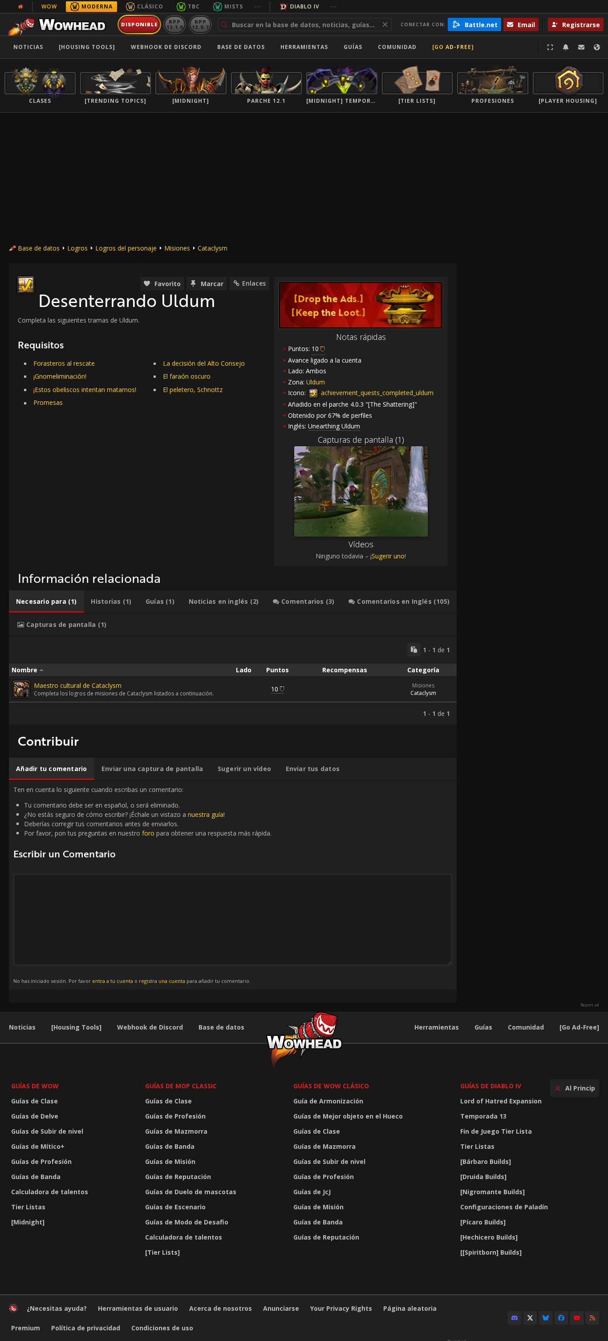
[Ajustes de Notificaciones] (565, 47)
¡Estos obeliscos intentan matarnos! (84, 389)
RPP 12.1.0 (174, 24)
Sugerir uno (388, 556)
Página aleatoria (410, 1308)
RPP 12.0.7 (200, 24)
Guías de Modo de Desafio (186, 1222)
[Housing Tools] (76, 1027)
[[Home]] (59, 24)
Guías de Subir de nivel (47, 1131)
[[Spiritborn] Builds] (491, 1252)
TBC (194, 6)
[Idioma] (597, 47)
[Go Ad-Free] (453, 47)
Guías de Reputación (178, 1176)
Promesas (48, 402)
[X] (530, 1318)
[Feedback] (581, 47)
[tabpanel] (233, 680)
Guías (353, 47)
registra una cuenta (162, 980)
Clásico (150, 6)
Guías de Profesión (41, 1161)
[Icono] (25, 284)
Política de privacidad (85, 1328)
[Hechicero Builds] (489, 1237)
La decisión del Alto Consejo (204, 363)
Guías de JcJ (312, 1192)
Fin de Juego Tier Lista (496, 1131)
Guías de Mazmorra (176, 1131)
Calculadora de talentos (49, 1192)
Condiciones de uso (162, 1328)
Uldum (315, 382)
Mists (233, 6)
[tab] (46, 601)
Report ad (589, 1005)
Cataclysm (212, 248)
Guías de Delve (34, 1116)
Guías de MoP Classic (181, 1086)
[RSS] (592, 1318)
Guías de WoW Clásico (331, 1086)
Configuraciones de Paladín (504, 1207)
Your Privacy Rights (341, 1308)
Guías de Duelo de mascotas (190, 1192)
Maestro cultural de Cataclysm (78, 685)
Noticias (28, 47)
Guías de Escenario (175, 1207)
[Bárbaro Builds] (485, 1161)
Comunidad (397, 47)
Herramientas (436, 1027)
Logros (77, 248)
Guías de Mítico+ (38, 1146)
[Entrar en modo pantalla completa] (550, 47)
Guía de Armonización (328, 1101)
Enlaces (254, 283)
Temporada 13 (483, 1116)
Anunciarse (281, 1308)
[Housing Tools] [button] (87, 47)
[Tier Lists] (162, 1252)
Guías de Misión (170, 1161)
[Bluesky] (545, 1318)
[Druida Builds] (483, 1176)
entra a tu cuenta (112, 980)
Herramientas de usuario (138, 1308)
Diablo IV (304, 6)
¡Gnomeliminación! (59, 376)
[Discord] (514, 1318)
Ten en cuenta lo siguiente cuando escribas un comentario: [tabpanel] (142, 884)
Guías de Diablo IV (490, 1086)
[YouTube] (577, 1318)
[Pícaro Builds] (483, 1222)
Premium (25, 1328)
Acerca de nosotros (220, 1308)
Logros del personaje (126, 248)
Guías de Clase (34, 1101)
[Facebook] (561, 1318)
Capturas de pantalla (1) (361, 439)
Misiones (177, 248)
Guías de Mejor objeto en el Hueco (348, 1116)
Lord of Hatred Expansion (501, 1101)
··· (257, 6)
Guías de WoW (35, 1086)
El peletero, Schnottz (193, 389)
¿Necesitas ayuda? (57, 1308)
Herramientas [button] (304, 47)
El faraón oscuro (187, 376)
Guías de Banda (36, 1176)
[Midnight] (28, 1222)
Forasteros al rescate (64, 363)
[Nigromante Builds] (492, 1192)
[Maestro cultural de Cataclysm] (21, 689)
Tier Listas (28, 1207)
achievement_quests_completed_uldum (376, 392)
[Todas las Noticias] (20, 6)
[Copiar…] (414, 649)
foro (148, 833)
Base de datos (241, 47)
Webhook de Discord (166, 47)
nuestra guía (205, 814)
